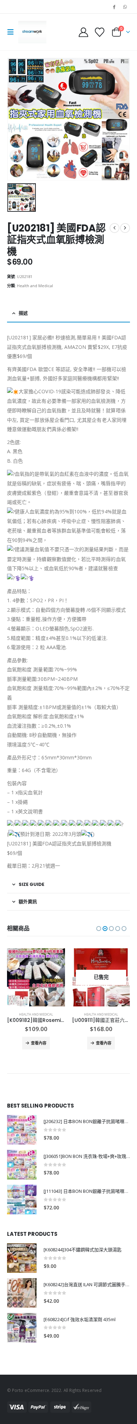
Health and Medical (35, 285)
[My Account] (83, 32)
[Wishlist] (99, 32)
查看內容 (38, 1043)
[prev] (114, 228)
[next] (125, 228)
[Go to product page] (36, 977)
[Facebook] (114, 6)
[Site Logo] (32, 32)
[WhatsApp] (125, 6)
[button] (12, 32)
